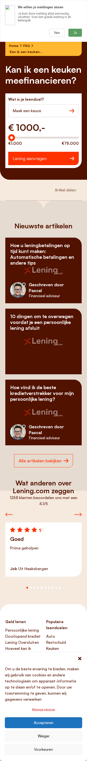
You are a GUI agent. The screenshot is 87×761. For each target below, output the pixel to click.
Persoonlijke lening (22, 630)
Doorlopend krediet (23, 636)
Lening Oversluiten (22, 642)
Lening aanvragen (30, 158)
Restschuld (56, 642)
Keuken (52, 648)
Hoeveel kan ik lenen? (18, 651)
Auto (50, 636)
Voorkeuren (43, 749)
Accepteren (43, 722)
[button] (79, 658)
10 (60, 588)
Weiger (44, 736)
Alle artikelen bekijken (40, 460)
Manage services (43, 709)
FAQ (26, 46)
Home (13, 46)
